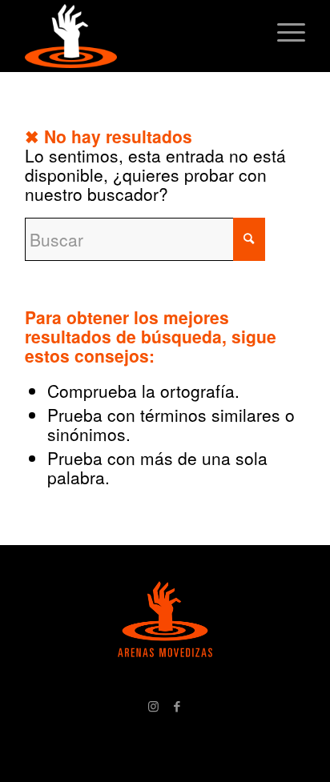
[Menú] (283, 32)
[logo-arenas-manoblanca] (137, 36)
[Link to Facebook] (177, 706)
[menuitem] (283, 32)
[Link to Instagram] (153, 706)
